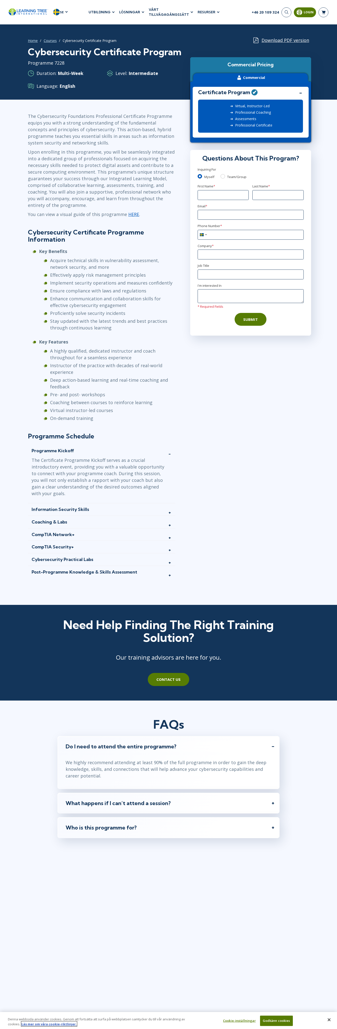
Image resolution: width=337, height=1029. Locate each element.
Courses (50, 40)
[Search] (286, 12)
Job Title (203, 265)
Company (206, 246)
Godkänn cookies (276, 1020)
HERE (133, 214)
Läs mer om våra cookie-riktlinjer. (49, 1024)
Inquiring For (207, 169)
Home (33, 40)
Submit (250, 319)
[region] (168, 1020)
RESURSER (206, 12)
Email (202, 206)
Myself (209, 177)
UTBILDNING (100, 12)
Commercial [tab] (254, 77)
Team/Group (236, 177)
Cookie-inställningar (239, 1020)
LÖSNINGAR (129, 12)
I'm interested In (210, 285)
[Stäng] (329, 1019)
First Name (206, 186)
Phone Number (210, 226)
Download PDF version (285, 40)
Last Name (261, 186)
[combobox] (203, 234)
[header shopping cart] (323, 12)
